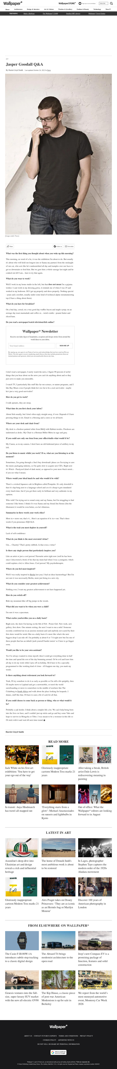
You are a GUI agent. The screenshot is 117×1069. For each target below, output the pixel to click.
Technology (97, 9)
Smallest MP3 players (73, 13)
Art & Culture (49, 9)
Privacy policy (86, 1036)
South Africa (22, 691)
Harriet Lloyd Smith (16, 70)
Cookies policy (49, 1040)
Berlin (32, 574)
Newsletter (70, 246)
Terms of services (33, 352)
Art (7, 59)
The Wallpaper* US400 (50, 13)
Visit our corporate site (83, 1062)
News (49, 70)
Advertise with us (66, 1040)
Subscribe (102, 3)
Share (11, 246)
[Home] (7, 9)
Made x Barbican (29, 13)
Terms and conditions (68, 1036)
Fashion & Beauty (83, 9)
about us (28, 1036)
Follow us (59, 246)
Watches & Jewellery (65, 9)
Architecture (18, 9)
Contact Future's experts (45, 1036)
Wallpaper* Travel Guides (96, 13)
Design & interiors (33, 9)
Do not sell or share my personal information (58, 1044)
